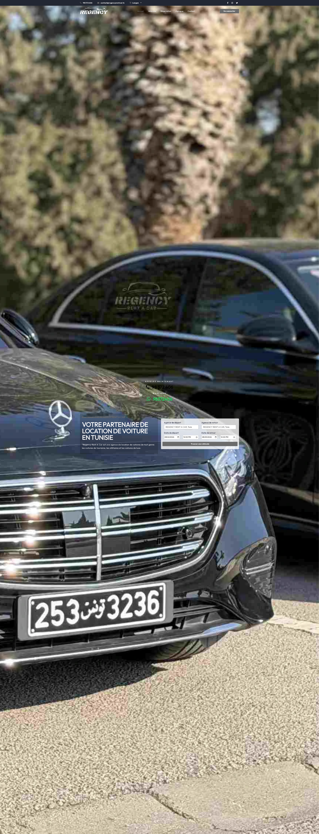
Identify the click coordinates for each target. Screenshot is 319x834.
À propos (179, 11)
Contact (191, 11)
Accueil (140, 11)
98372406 (161, 399)
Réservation (166, 11)
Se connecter (229, 11)
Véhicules (152, 11)
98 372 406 (161, 387)
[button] (135, 3)
